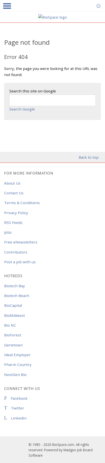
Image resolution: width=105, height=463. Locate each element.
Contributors (15, 252)
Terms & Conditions (22, 202)
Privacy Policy (16, 212)
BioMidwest (14, 315)
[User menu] (98, 6)
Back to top (88, 157)
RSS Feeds (13, 222)
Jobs (8, 232)
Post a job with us (20, 261)
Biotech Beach (16, 295)
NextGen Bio (15, 374)
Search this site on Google (32, 90)
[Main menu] (7, 6)
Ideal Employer (17, 354)
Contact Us (13, 192)
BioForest (12, 334)
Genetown (13, 344)
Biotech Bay (14, 285)
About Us (12, 183)
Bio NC (10, 325)
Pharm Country (18, 364)
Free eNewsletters (20, 242)
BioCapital (13, 305)
